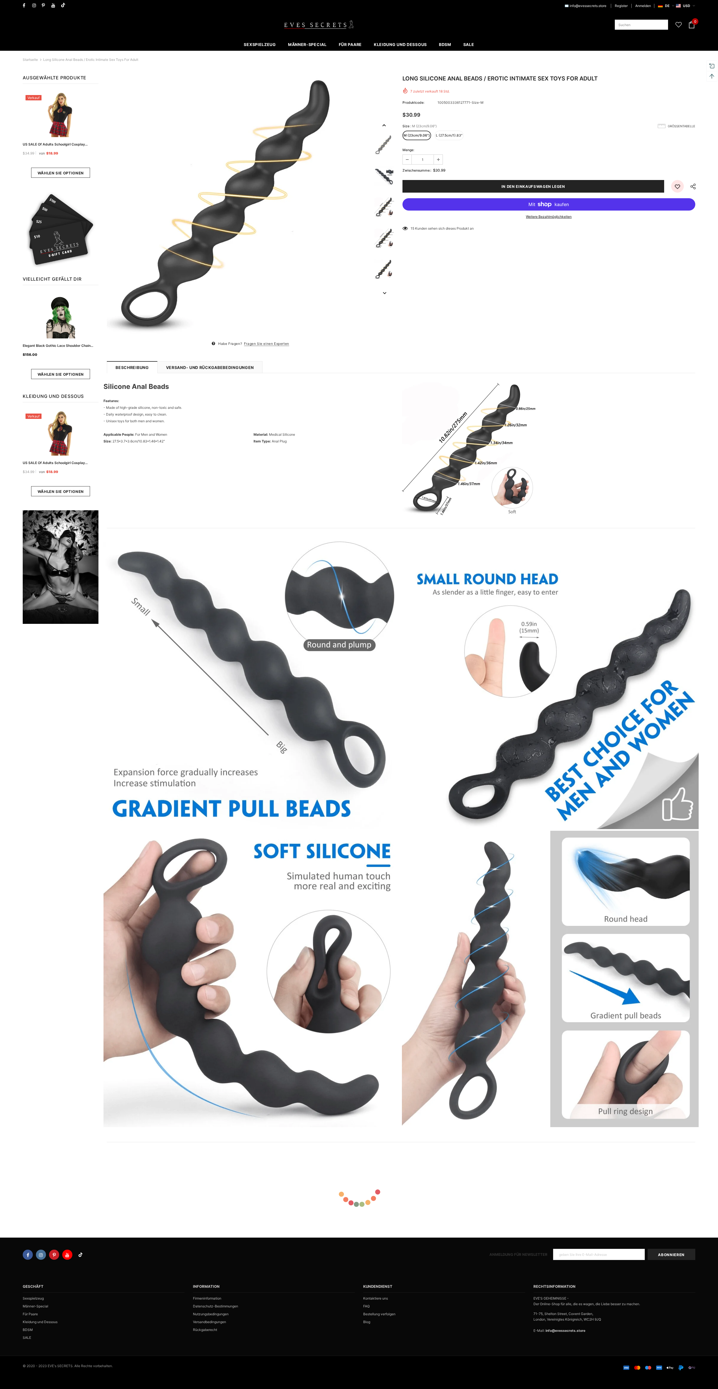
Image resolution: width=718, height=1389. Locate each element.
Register (621, 6)
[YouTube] (54, 5)
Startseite (30, 59)
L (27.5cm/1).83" (449, 135)
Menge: (408, 150)
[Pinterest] (45, 5)
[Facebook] (26, 5)
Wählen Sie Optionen (61, 173)
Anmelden (643, 6)
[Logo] (319, 25)
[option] (238, 207)
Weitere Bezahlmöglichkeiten (549, 216)
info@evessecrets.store (588, 6)
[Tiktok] (64, 5)
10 (413, 228)
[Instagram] (35, 5)
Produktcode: (413, 102)
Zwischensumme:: (416, 170)
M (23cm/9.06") (417, 135)
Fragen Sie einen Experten (266, 344)
